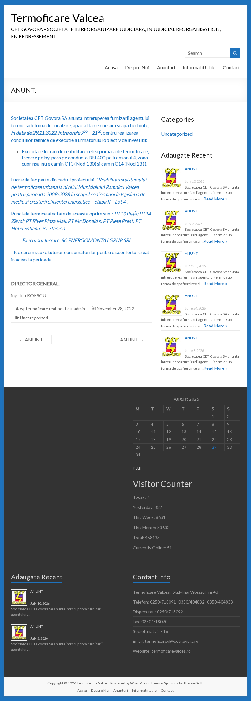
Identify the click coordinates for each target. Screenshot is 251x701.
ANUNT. (31, 339)
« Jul (137, 468)
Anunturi (166, 67)
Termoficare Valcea (57, 18)
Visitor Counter (162, 483)
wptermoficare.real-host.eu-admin (52, 308)
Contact (231, 67)
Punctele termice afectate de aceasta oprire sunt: (81, 221)
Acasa (111, 67)
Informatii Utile (199, 67)
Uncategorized (34, 317)
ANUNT (132, 339)
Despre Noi (137, 67)
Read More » (215, 198)
